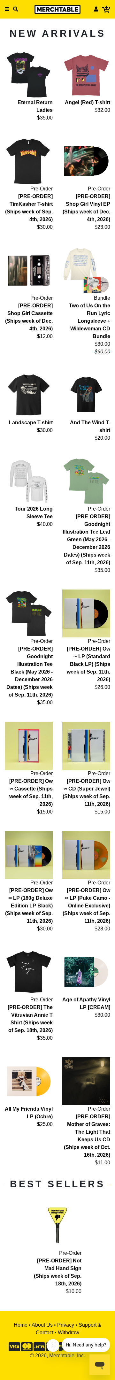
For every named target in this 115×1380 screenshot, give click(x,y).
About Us (42, 1325)
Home (20, 1325)
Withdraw (68, 1332)
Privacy (65, 1325)
